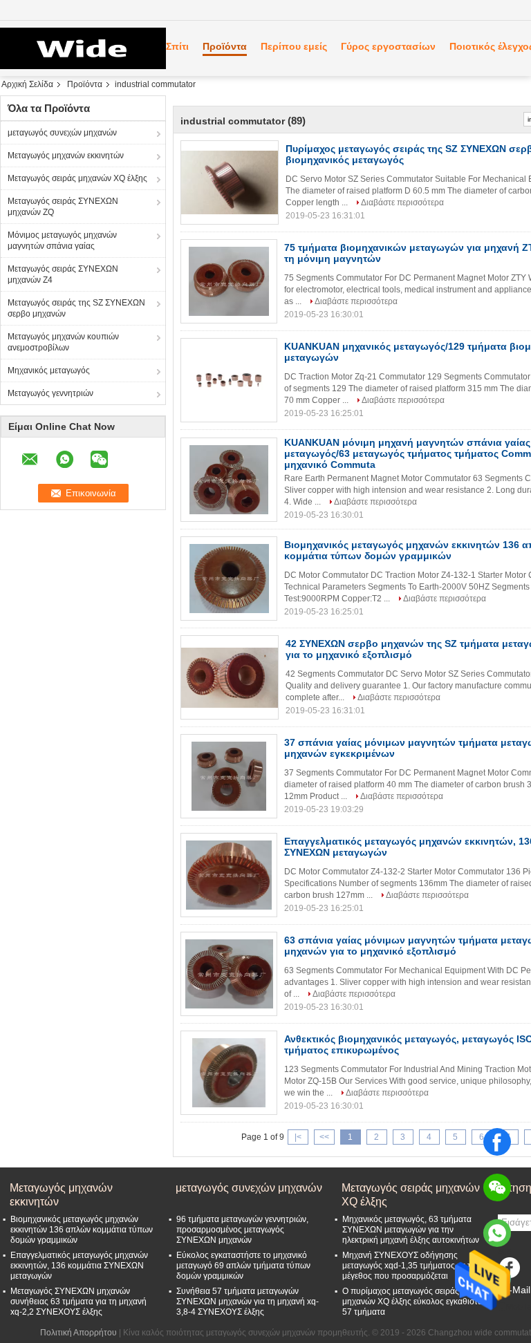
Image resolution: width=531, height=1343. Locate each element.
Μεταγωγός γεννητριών (50, 393)
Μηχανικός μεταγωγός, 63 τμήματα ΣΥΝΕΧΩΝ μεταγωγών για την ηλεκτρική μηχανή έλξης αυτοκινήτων (410, 1229)
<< (324, 1137)
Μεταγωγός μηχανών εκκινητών (66, 155)
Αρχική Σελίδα (27, 84)
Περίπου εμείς (294, 46)
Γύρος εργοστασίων (388, 46)
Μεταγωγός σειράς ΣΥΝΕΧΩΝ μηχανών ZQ (63, 206)
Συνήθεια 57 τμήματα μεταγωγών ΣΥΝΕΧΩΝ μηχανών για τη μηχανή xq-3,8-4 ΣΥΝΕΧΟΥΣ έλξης (247, 1301)
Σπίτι (177, 46)
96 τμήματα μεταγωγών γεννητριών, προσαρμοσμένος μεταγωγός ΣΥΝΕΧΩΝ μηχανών (242, 1229)
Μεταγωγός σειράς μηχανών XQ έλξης (77, 178)
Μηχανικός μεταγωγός (49, 370)
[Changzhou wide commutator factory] (76, 48)
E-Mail (516, 1289)
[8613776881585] (497, 1233)
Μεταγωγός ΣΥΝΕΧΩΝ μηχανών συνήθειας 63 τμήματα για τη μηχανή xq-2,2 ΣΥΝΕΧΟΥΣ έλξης (78, 1301)
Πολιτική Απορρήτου (78, 1332)
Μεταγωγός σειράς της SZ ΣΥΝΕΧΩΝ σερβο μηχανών (76, 308)
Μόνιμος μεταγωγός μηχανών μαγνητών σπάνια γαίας (62, 240)
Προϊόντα (225, 46)
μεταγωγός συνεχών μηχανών (62, 133)
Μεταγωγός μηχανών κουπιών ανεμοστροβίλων (63, 342)
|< (298, 1137)
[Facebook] (497, 1142)
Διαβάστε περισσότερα (402, 202)
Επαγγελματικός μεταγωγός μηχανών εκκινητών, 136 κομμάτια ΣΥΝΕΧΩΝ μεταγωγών (79, 1265)
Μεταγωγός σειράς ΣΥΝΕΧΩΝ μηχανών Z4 (63, 274)
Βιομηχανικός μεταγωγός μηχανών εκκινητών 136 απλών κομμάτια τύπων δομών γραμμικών (81, 1229)
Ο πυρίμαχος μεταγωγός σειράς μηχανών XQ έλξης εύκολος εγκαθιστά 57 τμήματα (412, 1301)
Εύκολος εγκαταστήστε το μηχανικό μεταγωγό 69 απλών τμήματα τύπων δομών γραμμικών (243, 1265)
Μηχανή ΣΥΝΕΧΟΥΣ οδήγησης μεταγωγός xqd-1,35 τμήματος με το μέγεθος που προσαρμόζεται (409, 1265)
